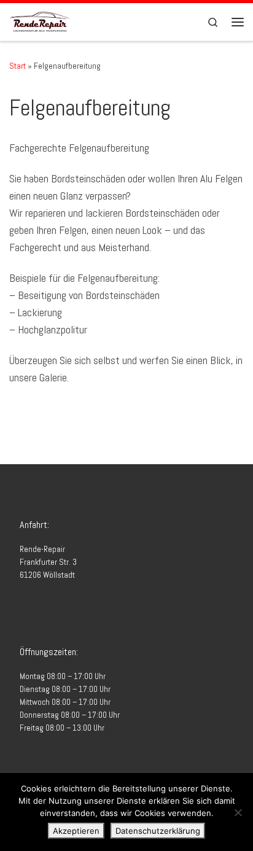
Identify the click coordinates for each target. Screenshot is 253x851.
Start (17, 65)
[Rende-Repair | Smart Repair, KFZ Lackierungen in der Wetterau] (39, 20)
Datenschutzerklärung (157, 831)
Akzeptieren (76, 831)
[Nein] (238, 812)
